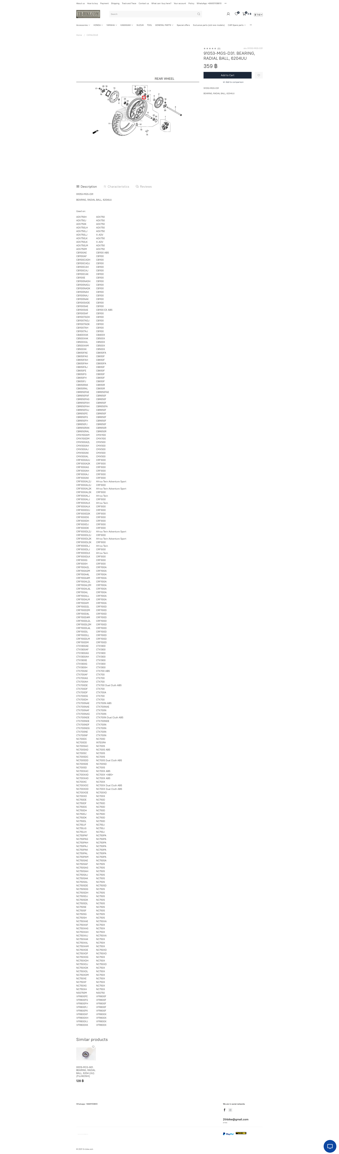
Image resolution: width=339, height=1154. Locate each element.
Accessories (82, 25)
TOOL (149, 25)
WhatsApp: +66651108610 (209, 3)
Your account (180, 3)
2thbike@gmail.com (235, 1119)
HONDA (97, 25)
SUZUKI (140, 25)
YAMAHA (110, 25)
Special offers (183, 25)
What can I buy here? (161, 3)
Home (79, 35)
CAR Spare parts (236, 25)
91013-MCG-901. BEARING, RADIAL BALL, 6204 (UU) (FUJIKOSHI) (85, 1072)
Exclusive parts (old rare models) (209, 25)
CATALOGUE (92, 35)
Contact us (144, 3)
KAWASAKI (126, 25)
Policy (191, 3)
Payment (104, 3)
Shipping (115, 3)
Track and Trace (129, 3)
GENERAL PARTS (163, 25)
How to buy (92, 3)
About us (80, 3)
